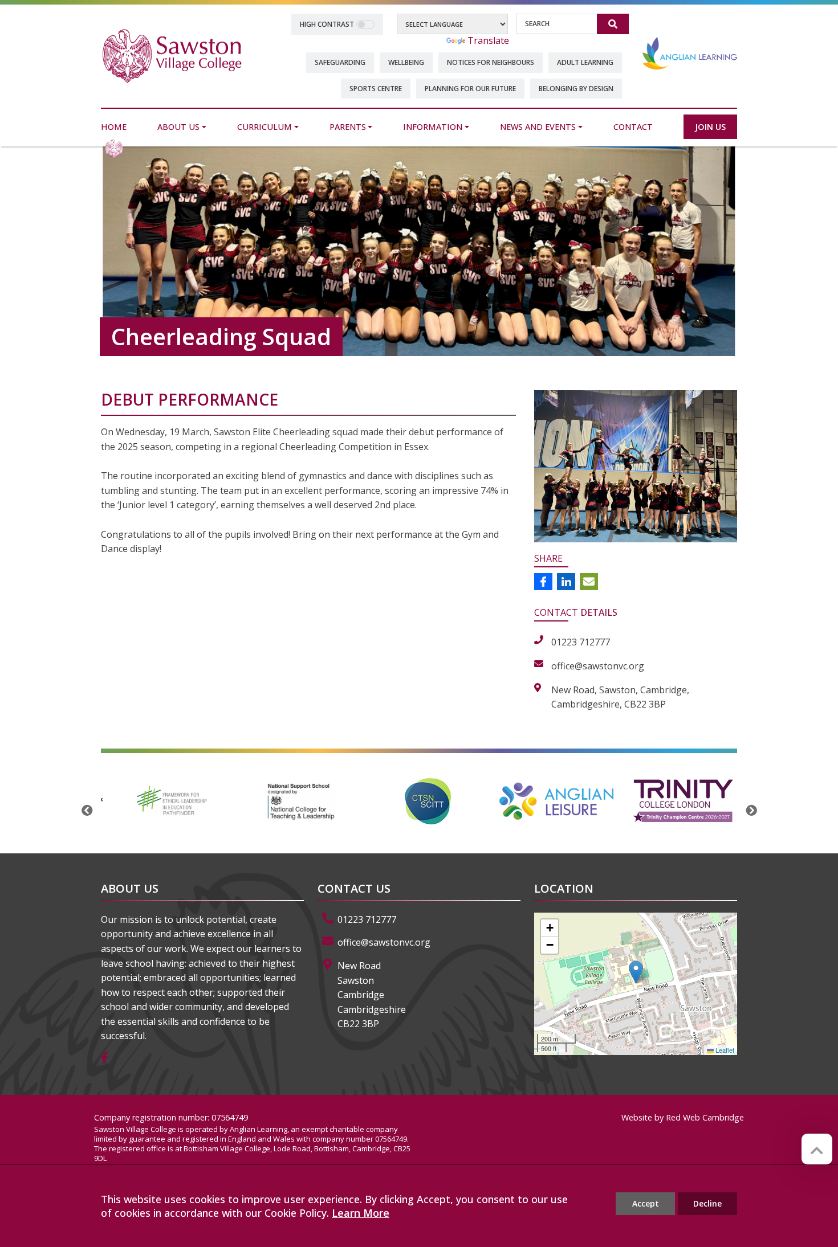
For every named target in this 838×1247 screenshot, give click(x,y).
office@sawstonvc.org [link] (597, 666)
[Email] (589, 581)
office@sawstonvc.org (383, 942)
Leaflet (724, 1049)
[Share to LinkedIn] (566, 581)
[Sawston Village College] (172, 55)
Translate (488, 40)
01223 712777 (366, 919)
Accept (645, 1203)
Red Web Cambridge (705, 1117)
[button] (636, 972)
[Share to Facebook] (543, 581)
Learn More (360, 1213)
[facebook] (109, 1058)
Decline (707, 1203)
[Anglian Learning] (689, 53)
